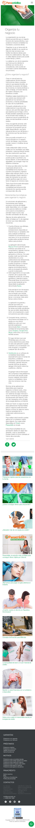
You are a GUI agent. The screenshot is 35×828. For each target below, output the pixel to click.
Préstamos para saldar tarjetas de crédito (15, 760)
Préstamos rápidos (8, 747)
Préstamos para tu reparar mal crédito (14, 763)
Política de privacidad (9, 778)
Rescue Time (12, 247)
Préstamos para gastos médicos (12, 765)
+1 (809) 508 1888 (8, 798)
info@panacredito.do (9, 796)
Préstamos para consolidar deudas (13, 759)
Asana (19, 286)
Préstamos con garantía (10, 738)
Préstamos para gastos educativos (13, 767)
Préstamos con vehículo (10, 740)
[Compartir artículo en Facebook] (7, 444)
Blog (4, 775)
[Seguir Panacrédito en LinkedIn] (19, 802)
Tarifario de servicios (9, 750)
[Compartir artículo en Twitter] (13, 444)
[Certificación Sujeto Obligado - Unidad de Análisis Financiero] (17, 812)
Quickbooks (12, 353)
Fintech (18, 423)
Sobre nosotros (7, 774)
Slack (18, 327)
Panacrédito (10, 425)
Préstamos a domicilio (9, 749)
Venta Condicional (8, 752)
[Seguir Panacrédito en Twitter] (10, 802)
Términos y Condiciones (10, 777)
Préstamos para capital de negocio (13, 762)
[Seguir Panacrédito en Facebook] (6, 802)
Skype (10, 332)
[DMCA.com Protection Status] (17, 818)
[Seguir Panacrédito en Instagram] (15, 802)
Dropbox (15, 331)
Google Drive (23, 331)
